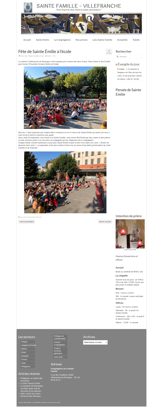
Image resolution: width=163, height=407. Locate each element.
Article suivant (105, 222)
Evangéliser (36, 56)
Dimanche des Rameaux (31, 396)
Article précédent (27, 222)
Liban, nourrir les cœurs (30, 394)
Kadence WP (56, 402)
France (42, 56)
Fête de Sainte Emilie (29, 217)
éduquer (21, 217)
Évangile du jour (129, 64)
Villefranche (48, 56)
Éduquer (30, 56)
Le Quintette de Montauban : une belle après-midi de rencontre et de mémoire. (32, 388)
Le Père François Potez (30, 383)
